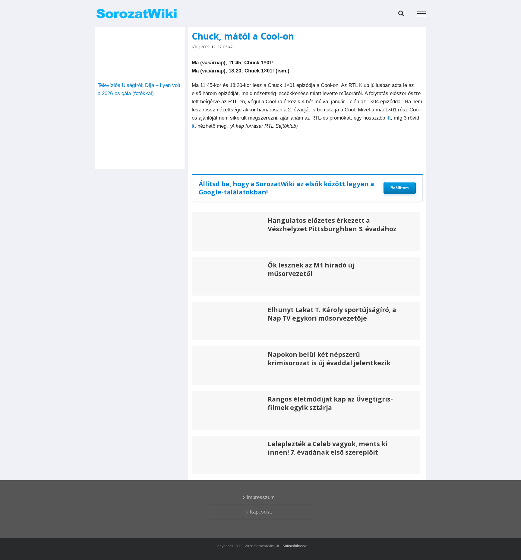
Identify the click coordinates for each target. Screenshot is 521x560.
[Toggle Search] (401, 13)
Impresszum (261, 497)
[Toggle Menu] (422, 13)
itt (389, 118)
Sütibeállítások (295, 546)
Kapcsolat (261, 512)
